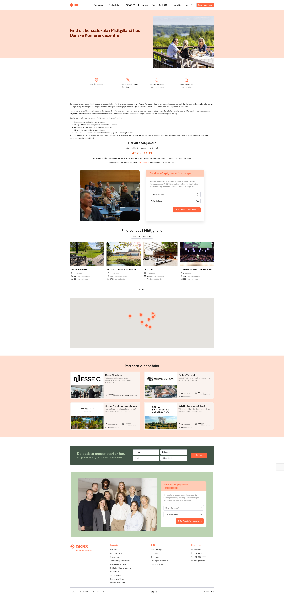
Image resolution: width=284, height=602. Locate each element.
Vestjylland (147, 236)
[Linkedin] (152, 592)
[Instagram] (156, 592)
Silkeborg (136, 236)
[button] (149, 320)
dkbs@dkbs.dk (143, 162)
